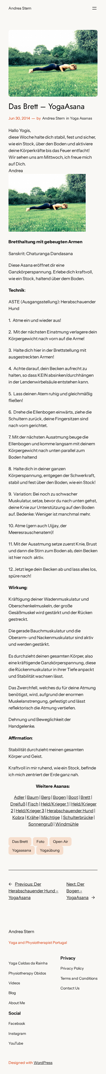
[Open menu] (94, 8)
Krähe (33, 817)
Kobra (18, 817)
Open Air (60, 841)
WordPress (43, 1062)
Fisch (33, 804)
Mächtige (50, 817)
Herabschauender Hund (70, 810)
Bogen (59, 797)
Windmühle (66, 824)
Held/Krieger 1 (55, 804)
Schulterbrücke (78, 817)
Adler (19, 797)
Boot (73, 797)
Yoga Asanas (81, 118)
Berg (45, 797)
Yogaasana (21, 850)
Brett (85, 797)
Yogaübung (50, 850)
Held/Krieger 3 (30, 810)
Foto (40, 841)
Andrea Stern (19, 8)
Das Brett (20, 841)
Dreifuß (17, 804)
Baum (33, 797)
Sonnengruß (40, 824)
